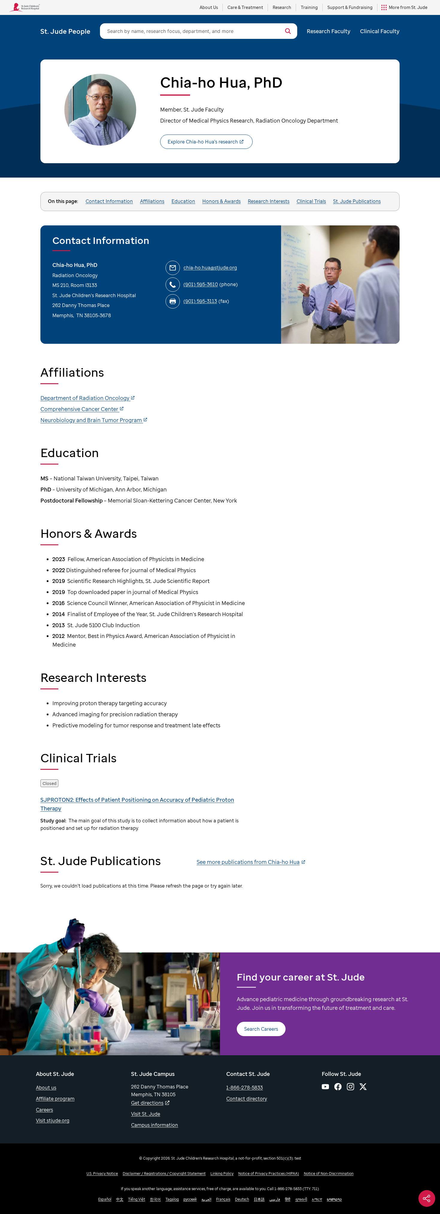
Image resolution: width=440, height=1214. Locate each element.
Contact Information (109, 201)
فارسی (274, 1199)
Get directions (147, 1103)
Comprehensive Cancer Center (79, 409)
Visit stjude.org (52, 1120)
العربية (206, 1199)
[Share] (426, 1198)
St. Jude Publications (357, 201)
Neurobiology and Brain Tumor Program (91, 420)
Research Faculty (329, 31)
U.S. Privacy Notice (102, 1173)
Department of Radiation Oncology (85, 397)
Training (309, 7)
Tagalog (172, 1199)
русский (190, 1199)
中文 (119, 1199)
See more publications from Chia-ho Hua (248, 861)
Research (282, 7)
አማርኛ (317, 1199)
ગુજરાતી (301, 1199)
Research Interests (268, 201)
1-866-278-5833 (244, 1087)
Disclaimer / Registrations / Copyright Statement (164, 1173)
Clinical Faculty (380, 31)
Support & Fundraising (350, 7)
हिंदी (287, 1199)
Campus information (154, 1125)
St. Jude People (65, 31)
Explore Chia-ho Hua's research (203, 141)
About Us (209, 7)
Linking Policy (221, 1173)
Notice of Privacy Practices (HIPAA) (268, 1173)
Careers (44, 1109)
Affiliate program (55, 1098)
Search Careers (261, 1029)
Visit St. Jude (145, 1114)
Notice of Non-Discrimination (328, 1173)
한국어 (155, 1199)
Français (223, 1199)
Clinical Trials (311, 201)
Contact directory (246, 1098)
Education (183, 201)
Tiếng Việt (136, 1199)
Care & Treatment (245, 7)
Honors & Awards (221, 201)
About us (46, 1087)
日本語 (259, 1199)
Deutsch (242, 1199)
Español (104, 1199)
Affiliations (152, 201)
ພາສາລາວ (334, 1199)
